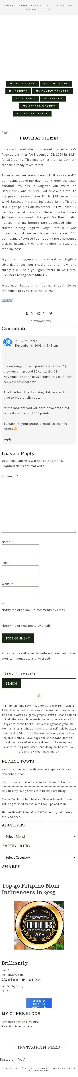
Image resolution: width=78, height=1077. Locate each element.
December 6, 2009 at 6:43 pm (36, 345)
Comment (10, 476)
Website (8, 584)
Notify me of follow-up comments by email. (34, 610)
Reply (7, 439)
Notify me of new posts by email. (26, 626)
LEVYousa (32, 1021)
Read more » (51, 751)
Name (7, 542)
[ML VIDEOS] (59, 114)
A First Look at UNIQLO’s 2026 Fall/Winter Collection (36, 782)
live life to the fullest (37, 291)
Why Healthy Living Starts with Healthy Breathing (34, 791)
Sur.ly (19, 986)
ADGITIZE (42, 275)
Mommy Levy (39, 46)
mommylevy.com (13, 974)
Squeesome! (39, 1070)
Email (7, 563)
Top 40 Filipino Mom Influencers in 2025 (31, 889)
